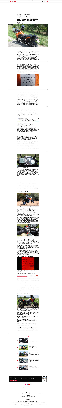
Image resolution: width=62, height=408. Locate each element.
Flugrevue (26, 404)
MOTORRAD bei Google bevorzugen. (32, 120)
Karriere (34, 393)
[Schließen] (38, 118)
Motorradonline (39, 404)
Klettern (29, 404)
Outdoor (43, 404)
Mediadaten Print (31, 387)
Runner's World (26, 405)
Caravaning (21, 404)
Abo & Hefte (33, 396)
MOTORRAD (22, 396)
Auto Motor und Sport (14, 404)
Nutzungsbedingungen (22, 393)
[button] (28, 35)
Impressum (16, 393)
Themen (37, 393)
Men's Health (35, 404)
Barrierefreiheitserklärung (41, 393)
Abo (47, 1)
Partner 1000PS (35, 387)
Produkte (32, 0)
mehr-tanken (32, 404)
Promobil (46, 404)
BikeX (18, 404)
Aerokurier (10, 404)
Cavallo (23, 404)
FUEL (31, 396)
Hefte (30, 0)
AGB (18, 393)
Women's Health (30, 405)
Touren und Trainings (21, 387)
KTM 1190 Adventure (31, 49)
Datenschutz (26, 393)
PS (24, 396)
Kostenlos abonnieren (14, 380)
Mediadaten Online (26, 387)
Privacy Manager (31, 393)
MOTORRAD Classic (28, 396)
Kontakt (13, 393)
